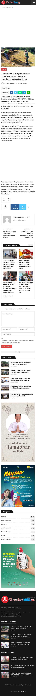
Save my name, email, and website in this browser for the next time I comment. (18, 341)
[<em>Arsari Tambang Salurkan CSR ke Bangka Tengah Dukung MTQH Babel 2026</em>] (10, 254)
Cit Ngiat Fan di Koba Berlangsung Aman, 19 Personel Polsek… (22, 658)
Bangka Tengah (6, 532)
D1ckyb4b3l (23, 691)
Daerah (4, 69)
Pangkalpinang (6, 528)
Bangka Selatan (6, 539)
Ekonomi (4, 524)
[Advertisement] (18, 28)
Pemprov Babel (6, 520)
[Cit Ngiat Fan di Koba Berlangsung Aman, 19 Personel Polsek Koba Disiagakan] (5, 659)
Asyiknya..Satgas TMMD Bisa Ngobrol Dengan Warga (9, 234)
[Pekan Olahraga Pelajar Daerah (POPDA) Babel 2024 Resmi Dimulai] (5, 372)
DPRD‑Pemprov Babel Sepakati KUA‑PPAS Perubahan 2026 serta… (22, 674)
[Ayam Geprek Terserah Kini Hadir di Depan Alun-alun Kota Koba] (26, 254)
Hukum (3, 536)
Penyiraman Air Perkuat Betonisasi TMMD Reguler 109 (26, 234)
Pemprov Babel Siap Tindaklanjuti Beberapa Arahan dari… (22, 395)
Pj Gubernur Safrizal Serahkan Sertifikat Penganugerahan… (21, 387)
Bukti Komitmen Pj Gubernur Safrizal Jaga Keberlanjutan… (20, 379)
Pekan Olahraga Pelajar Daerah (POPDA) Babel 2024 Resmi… (21, 371)
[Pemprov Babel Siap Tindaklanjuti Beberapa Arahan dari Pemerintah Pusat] (5, 396)
